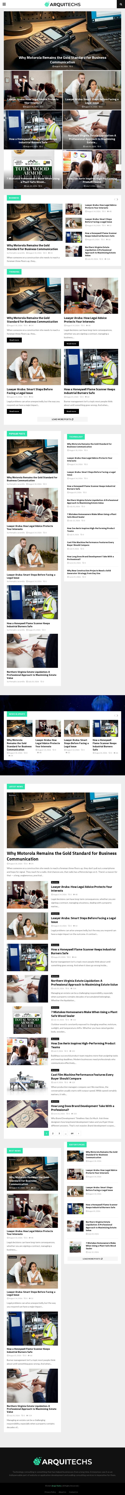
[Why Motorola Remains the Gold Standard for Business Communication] (34, 222)
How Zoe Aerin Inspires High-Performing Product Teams (92, 180)
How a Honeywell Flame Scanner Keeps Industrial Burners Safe (33, 141)
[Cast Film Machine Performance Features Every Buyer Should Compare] (27, 1082)
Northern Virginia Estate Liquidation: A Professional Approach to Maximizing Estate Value (100, 251)
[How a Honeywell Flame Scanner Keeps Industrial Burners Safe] (74, 237)
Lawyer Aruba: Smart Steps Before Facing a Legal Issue (92, 101)
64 (72, 1133)
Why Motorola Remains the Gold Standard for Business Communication (62, 60)
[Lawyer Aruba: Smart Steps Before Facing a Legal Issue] (74, 223)
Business (12, 795)
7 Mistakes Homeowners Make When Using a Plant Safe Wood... (33, 180)
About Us (62, 1492)
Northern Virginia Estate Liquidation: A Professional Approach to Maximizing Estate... (92, 138)
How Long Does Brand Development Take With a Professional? (90, 558)
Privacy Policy (50, 1492)
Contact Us (73, 1492)
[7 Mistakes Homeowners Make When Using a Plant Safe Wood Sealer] (27, 1020)
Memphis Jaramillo (17, 253)
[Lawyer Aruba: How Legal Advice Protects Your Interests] (74, 209)
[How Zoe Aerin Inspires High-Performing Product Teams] (27, 1051)
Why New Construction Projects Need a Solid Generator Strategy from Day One (89, 572)
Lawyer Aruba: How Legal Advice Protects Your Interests (33, 101)
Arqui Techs (56, 1486)
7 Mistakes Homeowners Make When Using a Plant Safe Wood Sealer (91, 515)
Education (55, 914)
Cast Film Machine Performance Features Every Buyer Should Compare (90, 544)
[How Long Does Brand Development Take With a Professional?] (27, 1114)
